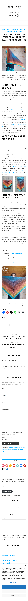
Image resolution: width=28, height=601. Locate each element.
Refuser (14, 591)
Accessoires (5, 29)
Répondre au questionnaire (9, 555)
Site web (4, 402)
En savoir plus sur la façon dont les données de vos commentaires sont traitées (13, 449)
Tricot (20, 31)
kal (8, 325)
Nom (3, 388)
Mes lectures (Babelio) (9, 562)
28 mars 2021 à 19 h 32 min (7, 362)
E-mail (4, 395)
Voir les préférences (14, 595)
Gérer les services (14, 582)
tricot (12, 325)
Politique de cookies (13, 599)
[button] (25, 565)
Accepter (14, 586)
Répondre (4, 364)
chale (4, 325)
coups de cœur (14, 29)
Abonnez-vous (7, 491)
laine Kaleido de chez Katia (16, 144)
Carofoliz (11, 110)
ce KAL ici (22, 119)
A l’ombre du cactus (20, 110)
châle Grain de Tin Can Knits (19, 166)
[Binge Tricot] (14, 7)
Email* (3, 518)
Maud (5, 329)
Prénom (4, 525)
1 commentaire (22, 329)
